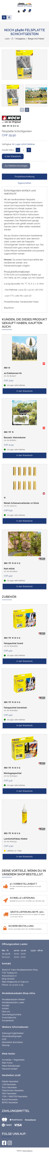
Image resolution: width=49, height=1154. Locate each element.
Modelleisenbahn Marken (13, 999)
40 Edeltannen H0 (13, 373)
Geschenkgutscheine (11, 1014)
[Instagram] (9, 1143)
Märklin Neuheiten (10, 1081)
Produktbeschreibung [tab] (24, 176)
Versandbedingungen (12, 1036)
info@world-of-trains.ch (18, 982)
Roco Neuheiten (9, 1087)
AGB (4, 1039)
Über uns (6, 1011)
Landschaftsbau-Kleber (16, 839)
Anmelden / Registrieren (13, 1060)
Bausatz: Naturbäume (15, 437)
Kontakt (5, 1005)
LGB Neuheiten (9, 1084)
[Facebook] (4, 1143)
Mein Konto (7, 1063)
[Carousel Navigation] (24, 110)
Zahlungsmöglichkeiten (13, 1033)
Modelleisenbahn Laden (13, 1002)
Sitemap (6, 1045)
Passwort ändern (9, 1069)
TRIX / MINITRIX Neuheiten (14, 1096)
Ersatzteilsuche (9, 1017)
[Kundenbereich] (19, 11)
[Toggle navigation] (9, 17)
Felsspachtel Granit (13, 643)
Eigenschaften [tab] (24, 183)
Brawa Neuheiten (10, 1099)
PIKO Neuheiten (9, 1093)
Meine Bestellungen (11, 1066)
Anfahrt (5, 1008)
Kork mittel (9, 568)
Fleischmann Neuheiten (13, 1090)
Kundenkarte (8, 1020)
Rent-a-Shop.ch (27, 1150)
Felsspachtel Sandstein (15, 707)
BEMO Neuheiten (10, 1102)
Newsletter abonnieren (12, 1042)
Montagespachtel (12, 773)
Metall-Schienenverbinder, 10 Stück (21, 503)
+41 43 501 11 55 (16, 985)
